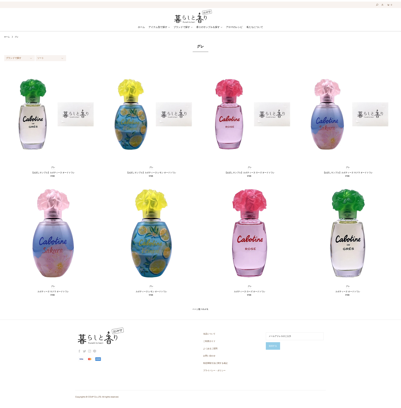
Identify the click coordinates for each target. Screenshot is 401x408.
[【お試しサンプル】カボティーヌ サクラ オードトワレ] (348, 114)
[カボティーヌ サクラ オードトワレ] (53, 233)
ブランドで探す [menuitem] (182, 27)
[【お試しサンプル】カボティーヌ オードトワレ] (53, 114)
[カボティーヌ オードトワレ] (348, 233)
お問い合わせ (209, 356)
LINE (94, 351)
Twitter (84, 351)
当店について (209, 334)
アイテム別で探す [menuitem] (157, 27)
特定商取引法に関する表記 (215, 363)
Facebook (79, 351)
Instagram (89, 351)
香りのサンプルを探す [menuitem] (208, 27)
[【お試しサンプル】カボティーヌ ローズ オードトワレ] (249, 114)
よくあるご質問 (210, 348)
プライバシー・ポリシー (214, 370)
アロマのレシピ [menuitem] (234, 27)
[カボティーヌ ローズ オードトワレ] (249, 233)
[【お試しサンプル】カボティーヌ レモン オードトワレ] (151, 114)
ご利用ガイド (209, 341)
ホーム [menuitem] (141, 27)
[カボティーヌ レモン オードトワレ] (151, 233)
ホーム (7, 37)
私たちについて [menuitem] (255, 27)
